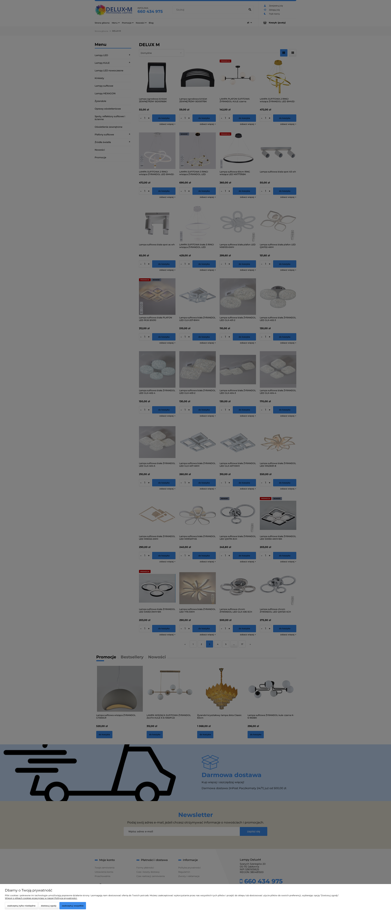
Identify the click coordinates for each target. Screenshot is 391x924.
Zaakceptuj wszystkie (73, 905)
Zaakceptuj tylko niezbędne (21, 905)
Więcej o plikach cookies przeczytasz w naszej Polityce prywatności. (41, 898)
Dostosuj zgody (48, 905)
